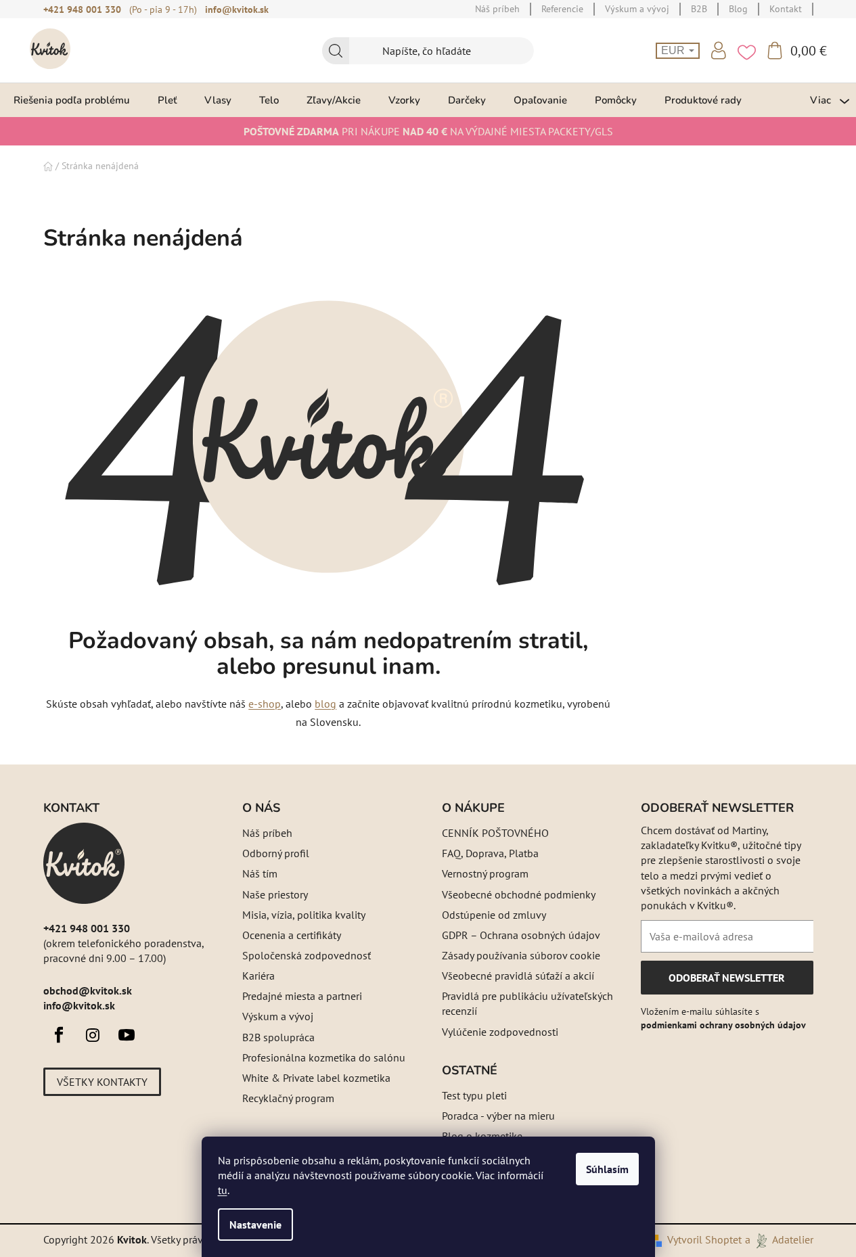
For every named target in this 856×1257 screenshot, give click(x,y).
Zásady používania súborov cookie (521, 955)
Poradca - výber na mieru (498, 1115)
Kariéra (258, 975)
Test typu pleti (474, 1095)
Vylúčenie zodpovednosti (500, 1031)
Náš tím (259, 873)
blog (325, 703)
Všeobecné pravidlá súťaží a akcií (518, 975)
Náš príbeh (267, 833)
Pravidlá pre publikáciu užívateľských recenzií (527, 1003)
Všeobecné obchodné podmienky (518, 894)
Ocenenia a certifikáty (291, 935)
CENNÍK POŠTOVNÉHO (495, 833)
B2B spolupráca (278, 1037)
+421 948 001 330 (82, 9)
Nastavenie (255, 1224)
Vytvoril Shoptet (704, 1239)
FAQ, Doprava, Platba (490, 853)
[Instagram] (92, 1035)
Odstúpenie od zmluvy (494, 914)
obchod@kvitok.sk (87, 990)
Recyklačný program (288, 1098)
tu (222, 1190)
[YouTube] (126, 1035)
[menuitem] (71, 99)
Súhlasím (607, 1169)
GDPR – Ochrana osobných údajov (521, 935)
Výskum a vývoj (277, 1016)
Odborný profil (275, 853)
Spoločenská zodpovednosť (306, 955)
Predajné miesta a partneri (302, 996)
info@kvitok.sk (237, 9)
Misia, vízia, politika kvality (303, 914)
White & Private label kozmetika (316, 1077)
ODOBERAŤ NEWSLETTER (726, 982)
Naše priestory (275, 894)
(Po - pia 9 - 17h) (163, 9)
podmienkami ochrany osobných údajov (723, 1025)
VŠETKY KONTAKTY (102, 1082)
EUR (674, 50)
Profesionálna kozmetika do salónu (323, 1057)
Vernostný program (485, 873)
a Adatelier (779, 1239)
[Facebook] (58, 1035)
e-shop (264, 703)
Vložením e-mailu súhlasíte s (723, 1018)
